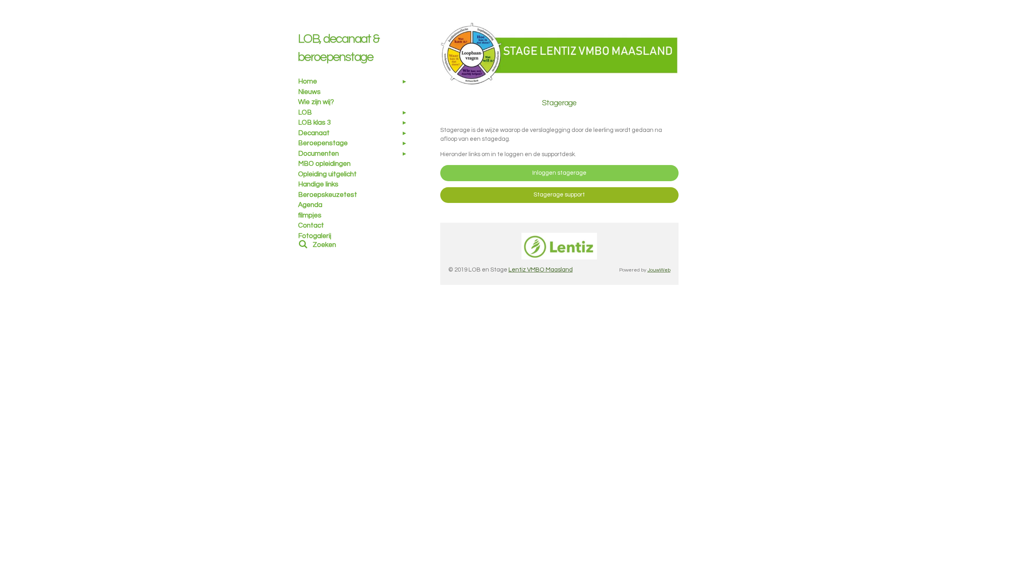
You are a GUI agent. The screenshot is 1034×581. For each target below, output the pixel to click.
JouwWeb (658, 270)
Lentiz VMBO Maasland (541, 270)
